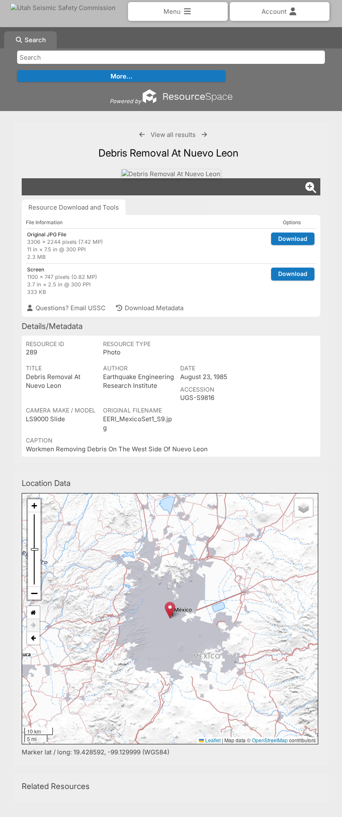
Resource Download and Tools (73, 207)
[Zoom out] (34, 593)
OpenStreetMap (270, 740)
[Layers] (303, 507)
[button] (170, 610)
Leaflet (212, 740)
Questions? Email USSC (70, 308)
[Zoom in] (34, 505)
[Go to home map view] (33, 612)
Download (292, 238)
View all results (173, 135)
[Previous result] (142, 135)
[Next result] (204, 135)
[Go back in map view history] (33, 638)
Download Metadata (153, 308)
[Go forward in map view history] (33, 625)
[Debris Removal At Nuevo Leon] (171, 173)
